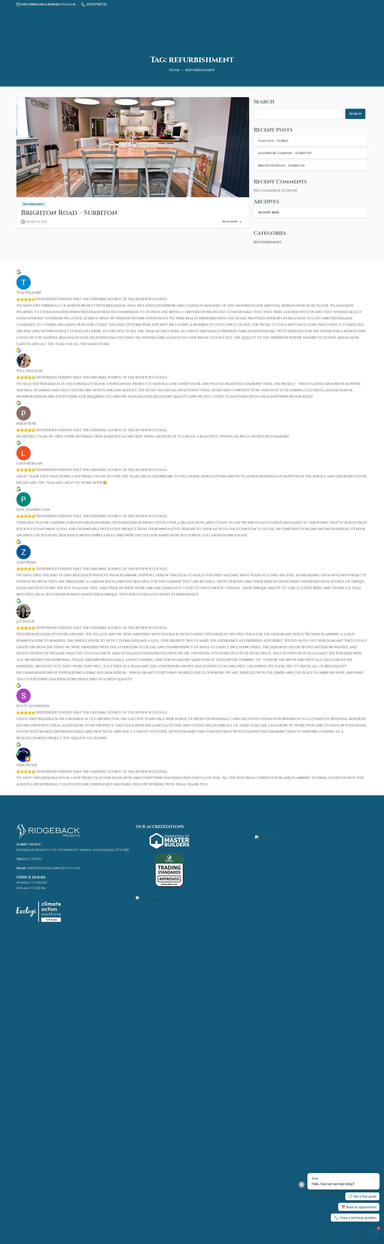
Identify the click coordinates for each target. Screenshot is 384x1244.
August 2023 (268, 212)
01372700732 (96, 4)
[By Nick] (25, 188)
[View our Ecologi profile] (38, 912)
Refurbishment (268, 242)
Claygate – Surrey (273, 141)
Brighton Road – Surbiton (69, 213)
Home (174, 70)
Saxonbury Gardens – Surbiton (285, 153)
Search (264, 101)
